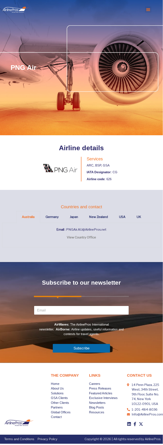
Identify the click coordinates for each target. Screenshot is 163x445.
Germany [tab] (52, 217)
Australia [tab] (28, 217)
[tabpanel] (81, 235)
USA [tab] (122, 217)
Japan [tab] (74, 217)
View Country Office (81, 237)
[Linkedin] (129, 424)
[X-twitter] (141, 424)
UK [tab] (139, 217)
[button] (148, 9)
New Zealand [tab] (98, 217)
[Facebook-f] (135, 424)
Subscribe (81, 348)
